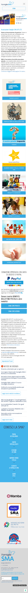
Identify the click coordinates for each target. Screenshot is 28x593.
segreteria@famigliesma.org (10, 352)
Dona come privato (14, 306)
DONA (14, 8)
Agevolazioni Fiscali (7, 361)
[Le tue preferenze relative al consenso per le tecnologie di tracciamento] (25, 590)
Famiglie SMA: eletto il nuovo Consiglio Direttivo (11, 383)
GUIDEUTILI (14, 475)
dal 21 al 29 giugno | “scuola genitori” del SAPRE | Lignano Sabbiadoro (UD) (14, 400)
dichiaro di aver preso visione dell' (11, 581)
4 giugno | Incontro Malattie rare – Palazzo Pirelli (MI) (13, 409)
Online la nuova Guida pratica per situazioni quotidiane (12, 388)
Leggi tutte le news (7, 420)
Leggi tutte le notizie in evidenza (11, 393)
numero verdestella (14, 459)
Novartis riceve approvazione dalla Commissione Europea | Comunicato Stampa (13, 378)
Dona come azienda (14, 311)
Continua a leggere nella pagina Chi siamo (13, 71)
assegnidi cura (14, 451)
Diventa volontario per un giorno (12, 369)
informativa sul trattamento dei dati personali (11, 581)
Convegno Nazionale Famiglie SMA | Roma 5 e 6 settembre (13, 372)
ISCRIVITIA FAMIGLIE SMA (14, 467)
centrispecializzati (14, 443)
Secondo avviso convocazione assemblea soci (11, 414)
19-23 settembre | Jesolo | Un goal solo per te (12, 405)
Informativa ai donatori (13, 345)
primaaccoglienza (14, 435)
